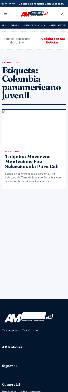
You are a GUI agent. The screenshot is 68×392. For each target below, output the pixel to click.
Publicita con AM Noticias (52, 40)
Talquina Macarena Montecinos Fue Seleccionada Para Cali (32, 162)
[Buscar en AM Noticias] (62, 14)
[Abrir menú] (6, 14)
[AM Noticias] (34, 14)
